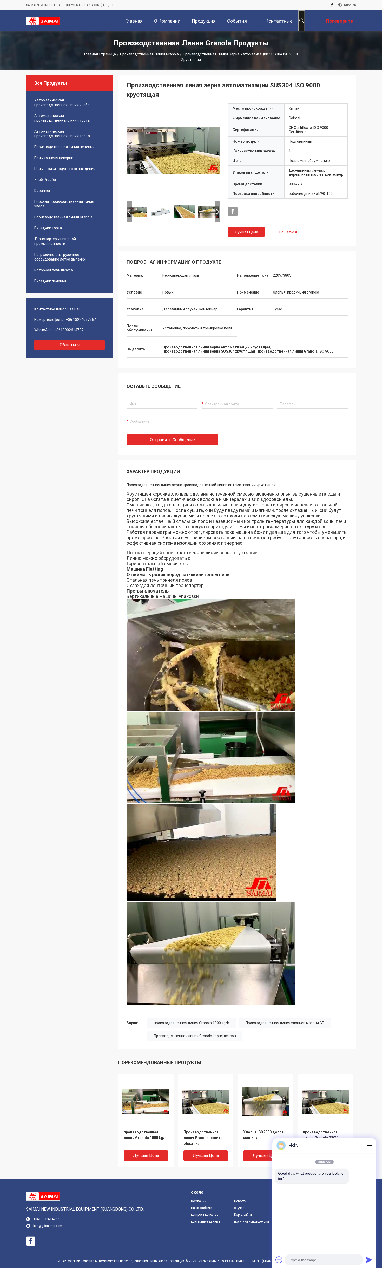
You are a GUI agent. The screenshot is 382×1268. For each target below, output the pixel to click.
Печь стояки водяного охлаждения (64, 169)
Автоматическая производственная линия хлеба (62, 102)
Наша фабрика (202, 1208)
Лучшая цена (246, 232)
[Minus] (369, 1145)
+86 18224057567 (81, 319)
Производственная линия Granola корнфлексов (195, 1036)
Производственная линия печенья (64, 147)
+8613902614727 (68, 330)
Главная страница (100, 54)
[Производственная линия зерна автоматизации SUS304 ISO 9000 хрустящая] (173, 150)
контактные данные (205, 1221)
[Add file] (279, 1259)
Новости (240, 1201)
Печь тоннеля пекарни (53, 158)
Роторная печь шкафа (53, 270)
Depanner (42, 190)
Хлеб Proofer (45, 180)
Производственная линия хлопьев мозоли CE (285, 1023)
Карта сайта (243, 1215)
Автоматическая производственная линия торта (62, 118)
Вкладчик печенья (50, 281)
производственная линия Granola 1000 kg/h (191, 1023)
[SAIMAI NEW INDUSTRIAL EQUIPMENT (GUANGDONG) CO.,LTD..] (43, 21)
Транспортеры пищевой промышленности (55, 241)
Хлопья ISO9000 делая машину (263, 1135)
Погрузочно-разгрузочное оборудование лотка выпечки (60, 256)
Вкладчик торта (48, 228)
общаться (70, 344)
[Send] (369, 1259)
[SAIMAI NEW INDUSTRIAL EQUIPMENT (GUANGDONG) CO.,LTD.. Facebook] (332, 5)
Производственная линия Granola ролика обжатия (202, 1138)
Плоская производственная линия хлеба (64, 203)
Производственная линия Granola (149, 54)
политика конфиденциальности (251, 1221)
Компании (198, 1201)
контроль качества (204, 1215)
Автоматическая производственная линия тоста (62, 133)
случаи (239, 1208)
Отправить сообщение (172, 439)
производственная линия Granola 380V (320, 1135)
